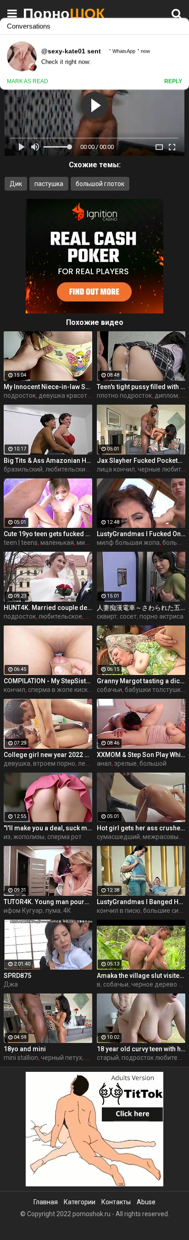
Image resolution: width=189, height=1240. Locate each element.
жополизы (28, 836)
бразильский (23, 469)
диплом (166, 395)
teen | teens (21, 542)
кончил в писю (118, 910)
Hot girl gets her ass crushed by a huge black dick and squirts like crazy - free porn (141, 828)
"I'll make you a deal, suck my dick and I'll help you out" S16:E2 (48, 828)
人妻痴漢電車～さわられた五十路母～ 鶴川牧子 (141, 607)
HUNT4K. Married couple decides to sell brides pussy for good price (48, 607)
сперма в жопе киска (59, 689)
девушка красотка (66, 395)
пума (53, 910)
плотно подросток (124, 395)
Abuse (146, 1202)
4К (67, 910)
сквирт (107, 616)
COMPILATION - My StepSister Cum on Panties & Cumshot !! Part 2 (48, 681)
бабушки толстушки (154, 689)
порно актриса (161, 616)
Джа (11, 984)
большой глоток (100, 183)
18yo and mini (25, 1049)
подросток (20, 395)
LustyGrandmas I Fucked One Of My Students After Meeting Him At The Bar (141, 534)
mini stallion (21, 1057)
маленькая (57, 542)
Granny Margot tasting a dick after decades (141, 681)
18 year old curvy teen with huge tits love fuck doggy (141, 1049)
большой (153, 763)
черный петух (61, 1057)
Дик (16, 183)
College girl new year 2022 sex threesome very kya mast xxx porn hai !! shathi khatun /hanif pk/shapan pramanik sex (48, 754)
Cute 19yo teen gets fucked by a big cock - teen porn (48, 534)
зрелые (125, 763)
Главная (45, 1202)
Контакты (116, 1202)
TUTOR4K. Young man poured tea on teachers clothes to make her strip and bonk (48, 901)
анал (104, 763)
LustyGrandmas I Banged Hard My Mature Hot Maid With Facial (141, 901)
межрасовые (162, 836)
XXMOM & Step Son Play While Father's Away (141, 754)
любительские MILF (74, 469)
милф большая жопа (128, 542)
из (7, 836)
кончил (14, 689)
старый (108, 1057)
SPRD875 (17, 975)
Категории (79, 1202)
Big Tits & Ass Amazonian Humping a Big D (48, 460)
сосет (128, 616)
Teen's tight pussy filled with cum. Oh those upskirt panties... (141, 386)
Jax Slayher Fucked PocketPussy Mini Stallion (141, 460)
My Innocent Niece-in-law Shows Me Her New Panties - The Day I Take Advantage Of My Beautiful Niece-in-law (48, 386)
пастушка (48, 183)
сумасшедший (118, 836)
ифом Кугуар (23, 910)
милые (87, 542)
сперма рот (64, 836)
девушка (17, 763)
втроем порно (54, 763)
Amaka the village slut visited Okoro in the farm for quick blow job (141, 975)
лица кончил (116, 469)
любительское (60, 616)
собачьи (109, 689)
